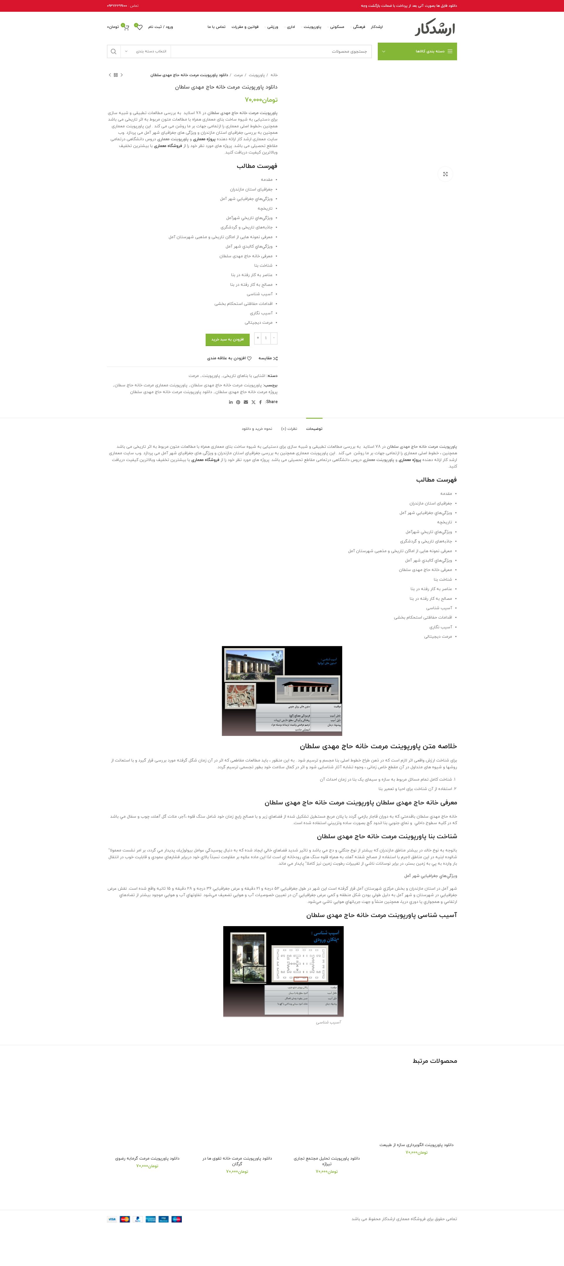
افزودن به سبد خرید (228, 339)
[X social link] (253, 402)
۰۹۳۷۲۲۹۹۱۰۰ (117, 6)
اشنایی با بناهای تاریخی (244, 376)
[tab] (314, 426)
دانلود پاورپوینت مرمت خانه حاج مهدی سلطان (171, 392)
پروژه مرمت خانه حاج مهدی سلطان (246, 392)
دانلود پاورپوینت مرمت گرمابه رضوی (147, 1158)
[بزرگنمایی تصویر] (445, 174)
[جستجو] (113, 51)
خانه (273, 75)
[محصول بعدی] (110, 75)
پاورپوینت (256, 75)
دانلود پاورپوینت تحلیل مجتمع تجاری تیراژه (327, 1161)
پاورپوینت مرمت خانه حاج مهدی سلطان (226, 385)
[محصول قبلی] (122, 75)
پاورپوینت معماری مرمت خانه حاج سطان (151, 385)
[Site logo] (435, 27)
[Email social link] (246, 402)
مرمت (238, 75)
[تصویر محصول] (416, 1105)
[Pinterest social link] (238, 402)
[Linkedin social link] (230, 402)
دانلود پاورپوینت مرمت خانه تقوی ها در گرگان (237, 1161)
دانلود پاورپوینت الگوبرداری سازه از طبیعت (417, 1145)
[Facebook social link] (260, 402)
